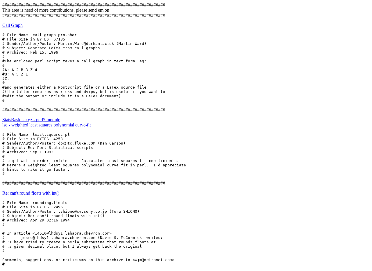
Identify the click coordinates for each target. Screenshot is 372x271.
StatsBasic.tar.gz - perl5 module (31, 119)
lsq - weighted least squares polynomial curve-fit (46, 124)
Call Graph (12, 25)
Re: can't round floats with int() (30, 193)
